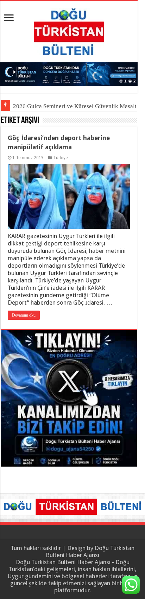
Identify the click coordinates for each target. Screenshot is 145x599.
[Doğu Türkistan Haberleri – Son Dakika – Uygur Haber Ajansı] (69, 30)
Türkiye (60, 157)
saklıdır (51, 547)
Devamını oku (24, 315)
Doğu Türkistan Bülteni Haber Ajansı (90, 551)
